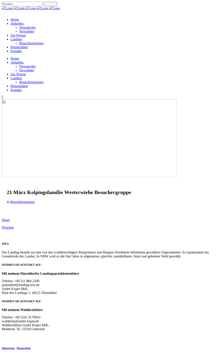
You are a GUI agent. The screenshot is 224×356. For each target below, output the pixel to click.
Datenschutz (24, 348)
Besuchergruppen (22, 202)
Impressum (8, 348)
